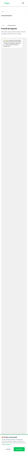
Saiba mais (8, 444)
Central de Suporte (6, 15)
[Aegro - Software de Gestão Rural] (7, 3)
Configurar (8, 449)
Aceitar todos (19, 449)
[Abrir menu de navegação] (22, 3)
